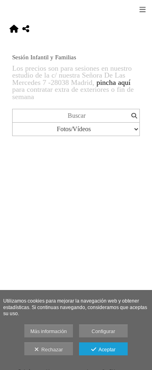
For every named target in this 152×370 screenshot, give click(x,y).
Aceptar (106, 350)
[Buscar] (134, 116)
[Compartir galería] (25, 29)
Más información (48, 331)
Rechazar (51, 350)
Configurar (103, 331)
